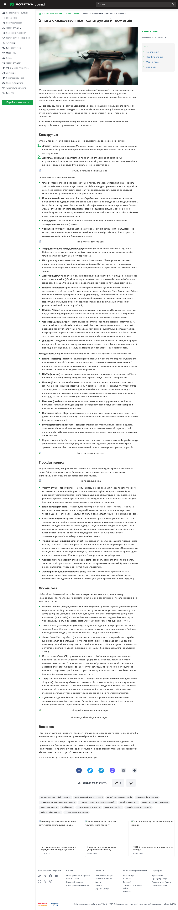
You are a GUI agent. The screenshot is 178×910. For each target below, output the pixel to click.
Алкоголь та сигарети (16, 88)
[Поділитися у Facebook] (79, 770)
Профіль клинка (154, 57)
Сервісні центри (102, 889)
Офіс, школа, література (17, 68)
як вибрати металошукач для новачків (58, 802)
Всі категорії (128, 876)
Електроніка (11, 18)
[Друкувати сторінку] (134, 770)
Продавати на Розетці (161, 882)
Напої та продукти (14, 83)
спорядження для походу (88, 807)
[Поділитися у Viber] (112, 770)
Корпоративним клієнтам (77, 886)
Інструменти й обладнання (18, 38)
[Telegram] (45, 876)
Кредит (98, 882)
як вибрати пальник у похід (119, 797)
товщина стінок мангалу (147, 797)
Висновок (151, 67)
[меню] (5, 4)
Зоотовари (11, 73)
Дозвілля (10, 93)
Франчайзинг (158, 876)
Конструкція (152, 52)
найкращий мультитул (50, 812)
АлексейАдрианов (150, 31)
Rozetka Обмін (72, 879)
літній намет (67, 807)
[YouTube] (56, 876)
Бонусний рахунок (74, 882)
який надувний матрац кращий (89, 797)
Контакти (127, 879)
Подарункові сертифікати (78, 876)
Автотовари (11, 43)
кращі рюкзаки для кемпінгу (155, 802)
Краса (9, 58)
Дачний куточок (13, 48)
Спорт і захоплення (15, 78)
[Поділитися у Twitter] (90, 770)
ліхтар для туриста (49, 807)
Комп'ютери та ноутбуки (17, 13)
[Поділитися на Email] (123, 770)
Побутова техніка (14, 23)
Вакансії (126, 882)
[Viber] (50, 881)
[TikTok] (39, 876)
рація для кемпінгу (113, 807)
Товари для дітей (13, 63)
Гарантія (98, 886)
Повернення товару (104, 876)
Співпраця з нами (159, 886)
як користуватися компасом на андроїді (97, 802)
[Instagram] (39, 881)
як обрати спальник (129, 802)
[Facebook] (50, 876)
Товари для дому (13, 28)
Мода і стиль (11, 53)
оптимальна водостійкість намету (55, 797)
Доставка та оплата (103, 879)
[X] (45, 881)
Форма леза (152, 62)
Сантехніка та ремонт (16, 33)
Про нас (126, 892)
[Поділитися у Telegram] (101, 770)
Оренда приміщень (160, 879)
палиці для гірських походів (138, 807)
